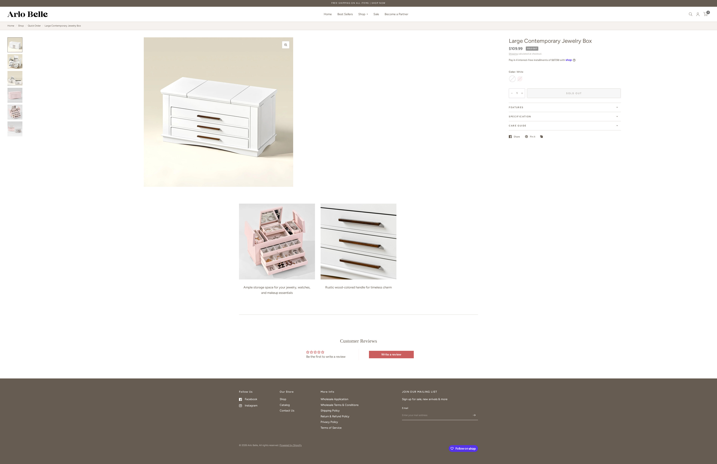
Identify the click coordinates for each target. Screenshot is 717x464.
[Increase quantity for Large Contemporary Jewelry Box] (522, 93)
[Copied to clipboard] (542, 136)
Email (405, 408)
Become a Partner (396, 14)
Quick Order (34, 25)
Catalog (285, 405)
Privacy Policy (329, 422)
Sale (376, 14)
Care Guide (517, 125)
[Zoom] (285, 45)
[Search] (690, 14)
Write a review (391, 354)
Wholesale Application (334, 399)
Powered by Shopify (291, 445)
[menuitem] (328, 14)
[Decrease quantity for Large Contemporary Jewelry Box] (512, 93)
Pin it (532, 136)
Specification (520, 116)
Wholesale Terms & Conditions (339, 405)
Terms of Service (331, 427)
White (512, 78)
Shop (361, 14)
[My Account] (698, 14)
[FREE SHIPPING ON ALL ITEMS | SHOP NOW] (358, 3)
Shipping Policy (330, 410)
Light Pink (519, 78)
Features (516, 107)
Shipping (513, 53)
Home (328, 14)
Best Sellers (345, 14)
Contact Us (287, 410)
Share (517, 136)
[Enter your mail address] (474, 415)
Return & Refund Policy (335, 416)
